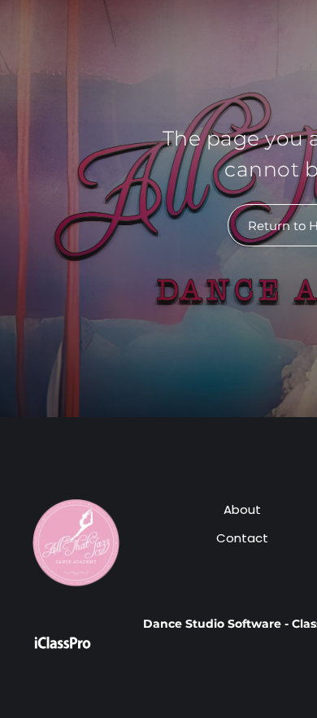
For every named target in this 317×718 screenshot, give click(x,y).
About (242, 509)
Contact (242, 537)
